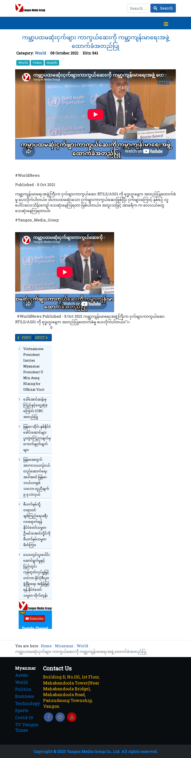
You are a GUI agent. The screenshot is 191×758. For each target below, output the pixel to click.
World (40, 52)
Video (37, 62)
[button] (165, 23)
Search (166, 8)
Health (52, 62)
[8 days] (35, 614)
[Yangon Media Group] (30, 8)
